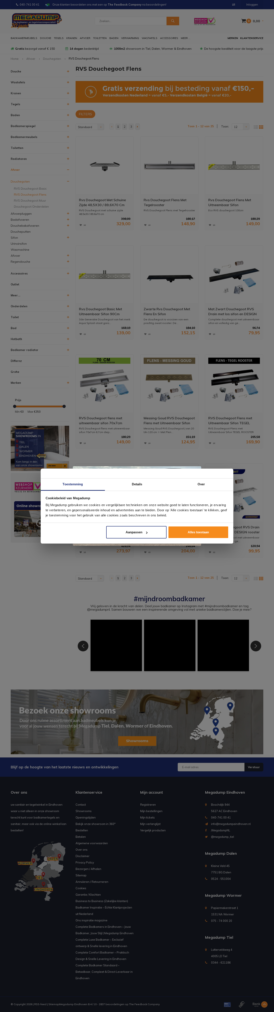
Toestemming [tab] (73, 484)
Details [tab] (137, 484)
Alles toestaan (198, 532)
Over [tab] (201, 484)
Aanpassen (134, 532)
